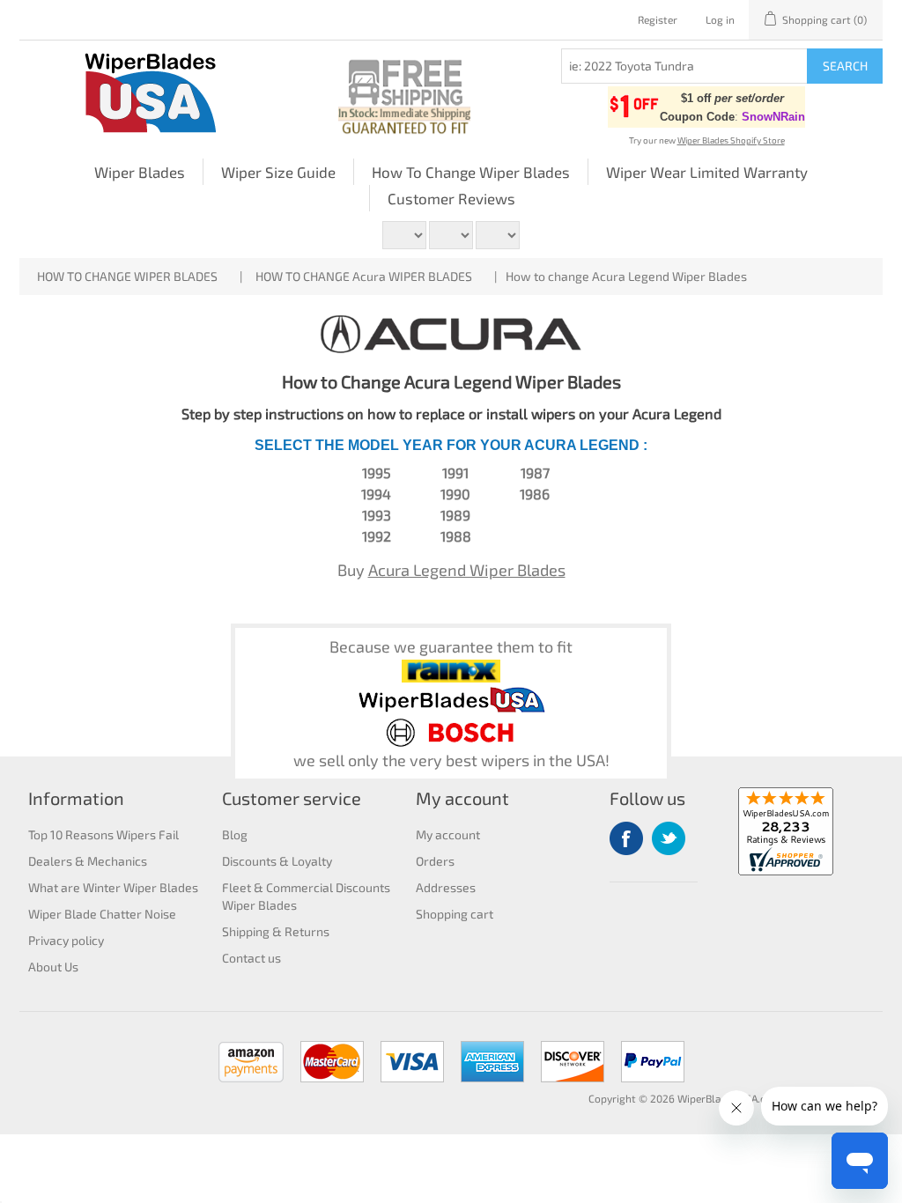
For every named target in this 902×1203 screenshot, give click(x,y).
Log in (720, 19)
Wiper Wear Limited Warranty (707, 172)
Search (845, 65)
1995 (376, 472)
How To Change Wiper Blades (471, 172)
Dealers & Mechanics (87, 860)
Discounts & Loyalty (277, 860)
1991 (455, 472)
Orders (435, 860)
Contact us (251, 957)
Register (657, 19)
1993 (376, 514)
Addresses (446, 887)
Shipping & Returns (275, 931)
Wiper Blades (139, 172)
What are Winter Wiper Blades (113, 887)
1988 (455, 536)
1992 (376, 536)
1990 (455, 493)
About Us (53, 966)
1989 (455, 514)
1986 (535, 493)
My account (448, 834)
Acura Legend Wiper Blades (467, 569)
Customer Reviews (451, 198)
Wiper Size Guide (278, 172)
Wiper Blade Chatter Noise (102, 913)
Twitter (668, 838)
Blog (235, 834)
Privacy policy (66, 940)
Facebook (626, 838)
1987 (535, 472)
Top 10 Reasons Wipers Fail (103, 834)
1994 (376, 493)
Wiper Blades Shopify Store (731, 140)
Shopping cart (454, 913)
